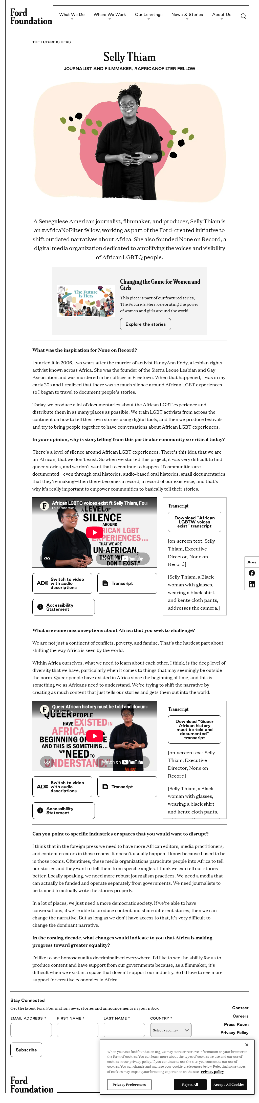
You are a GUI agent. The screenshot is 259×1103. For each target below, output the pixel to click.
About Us (221, 15)
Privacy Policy (235, 1032)
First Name (71, 1018)
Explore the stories (145, 324)
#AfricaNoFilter (62, 230)
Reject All (190, 1084)
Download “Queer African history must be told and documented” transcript (194, 729)
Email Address (28, 1018)
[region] (177, 1067)
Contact (240, 1007)
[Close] (246, 1044)
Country (161, 1018)
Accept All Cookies (229, 1084)
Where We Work (110, 15)
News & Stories (187, 15)
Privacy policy (212, 1071)
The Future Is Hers (51, 42)
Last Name (117, 1018)
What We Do (72, 15)
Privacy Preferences (129, 1084)
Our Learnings (149, 15)
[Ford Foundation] (31, 16)
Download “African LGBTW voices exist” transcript (195, 521)
